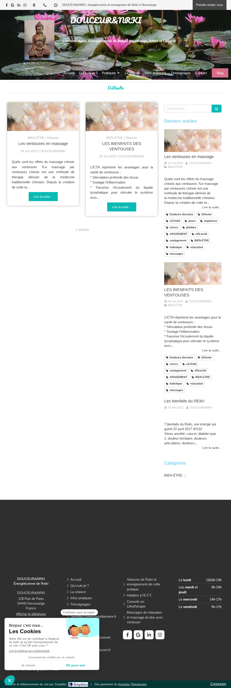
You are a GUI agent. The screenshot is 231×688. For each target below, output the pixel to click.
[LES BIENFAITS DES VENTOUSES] (121, 116)
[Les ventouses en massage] (43, 116)
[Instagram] (24, 6)
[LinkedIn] (18, 6)
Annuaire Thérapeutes (132, 684)
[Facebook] (7, 6)
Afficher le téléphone (31, 614)
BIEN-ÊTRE (173, 475)
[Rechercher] (217, 108)
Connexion (218, 684)
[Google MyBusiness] (12, 6)
